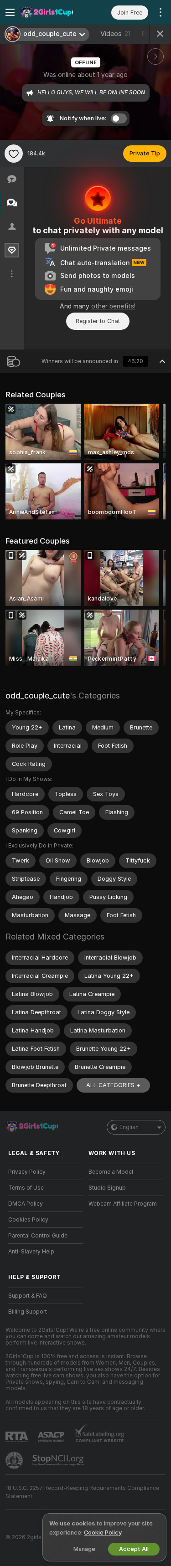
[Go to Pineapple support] (15, 1460)
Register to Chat (98, 321)
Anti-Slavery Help (31, 1251)
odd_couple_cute (37, 695)
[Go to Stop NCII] (59, 1460)
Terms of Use (26, 1188)
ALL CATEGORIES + (113, 1085)
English (129, 1127)
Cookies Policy (28, 1220)
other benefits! (113, 306)
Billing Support (27, 1312)
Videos (115, 34)
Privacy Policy (27, 1172)
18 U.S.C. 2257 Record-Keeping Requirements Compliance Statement (82, 1492)
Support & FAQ (27, 1296)
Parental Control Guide (37, 1235)
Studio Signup (107, 1188)
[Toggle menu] (10, 12)
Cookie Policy (102, 1532)
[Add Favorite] (14, 153)
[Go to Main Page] (53, 12)
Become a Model (110, 1172)
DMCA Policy (25, 1204)
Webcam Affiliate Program (122, 1204)
